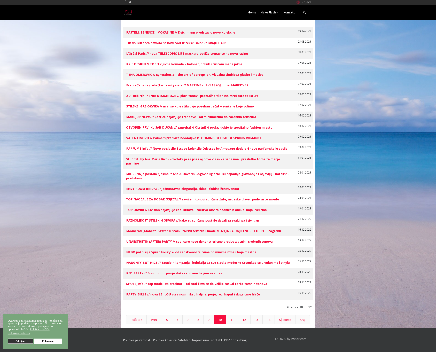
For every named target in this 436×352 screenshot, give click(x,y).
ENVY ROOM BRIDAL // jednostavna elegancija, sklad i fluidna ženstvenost (182, 189)
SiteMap (184, 340)
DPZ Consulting (235, 340)
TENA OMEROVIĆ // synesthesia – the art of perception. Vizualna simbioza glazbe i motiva (194, 75)
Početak (136, 320)
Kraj (303, 320)
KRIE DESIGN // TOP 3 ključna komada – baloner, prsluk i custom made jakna (184, 64)
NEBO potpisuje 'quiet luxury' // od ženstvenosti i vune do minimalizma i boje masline (191, 252)
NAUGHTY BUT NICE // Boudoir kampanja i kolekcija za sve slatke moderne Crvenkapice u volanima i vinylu (208, 263)
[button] (303, 2)
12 (244, 320)
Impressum (200, 340)
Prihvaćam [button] (48, 341)
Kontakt (289, 12)
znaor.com (299, 339)
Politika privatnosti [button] (19, 333)
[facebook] (125, 2)
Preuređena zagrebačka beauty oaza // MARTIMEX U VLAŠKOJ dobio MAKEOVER (187, 85)
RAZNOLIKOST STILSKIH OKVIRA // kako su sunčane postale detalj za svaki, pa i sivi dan (192, 220)
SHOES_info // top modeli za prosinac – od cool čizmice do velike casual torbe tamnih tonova (196, 284)
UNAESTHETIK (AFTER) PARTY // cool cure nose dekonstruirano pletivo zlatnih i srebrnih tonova (199, 241)
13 (256, 320)
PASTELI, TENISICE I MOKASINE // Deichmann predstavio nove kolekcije (180, 32)
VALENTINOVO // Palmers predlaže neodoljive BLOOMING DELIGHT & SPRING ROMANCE (194, 138)
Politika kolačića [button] (40, 329)
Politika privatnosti (137, 340)
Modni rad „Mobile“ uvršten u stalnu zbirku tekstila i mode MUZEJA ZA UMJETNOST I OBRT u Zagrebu (203, 231)
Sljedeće (285, 320)
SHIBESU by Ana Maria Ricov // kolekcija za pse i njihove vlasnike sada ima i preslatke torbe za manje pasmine (203, 161)
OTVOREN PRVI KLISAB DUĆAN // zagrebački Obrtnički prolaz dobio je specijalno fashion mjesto (199, 127)
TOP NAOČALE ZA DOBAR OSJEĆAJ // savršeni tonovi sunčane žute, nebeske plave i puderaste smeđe (202, 199)
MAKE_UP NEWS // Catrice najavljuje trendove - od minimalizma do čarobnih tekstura (191, 117)
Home (252, 12)
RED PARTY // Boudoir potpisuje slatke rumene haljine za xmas (174, 273)
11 (232, 320)
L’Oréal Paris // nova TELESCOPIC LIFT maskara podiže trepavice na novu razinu (187, 53)
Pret (154, 320)
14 (268, 320)
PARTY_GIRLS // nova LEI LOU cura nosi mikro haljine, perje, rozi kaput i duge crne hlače (193, 294)
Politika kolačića (165, 340)
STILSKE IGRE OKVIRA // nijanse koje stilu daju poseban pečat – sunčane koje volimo (190, 106)
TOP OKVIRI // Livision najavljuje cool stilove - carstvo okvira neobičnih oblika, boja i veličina (196, 210)
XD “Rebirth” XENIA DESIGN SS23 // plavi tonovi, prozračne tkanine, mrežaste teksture (192, 96)
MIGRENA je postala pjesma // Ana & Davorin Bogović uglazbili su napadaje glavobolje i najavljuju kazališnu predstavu (207, 176)
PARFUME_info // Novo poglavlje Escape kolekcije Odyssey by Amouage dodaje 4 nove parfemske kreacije (206, 148)
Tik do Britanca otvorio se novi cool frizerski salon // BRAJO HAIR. (176, 43)
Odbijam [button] (20, 341)
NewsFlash (268, 12)
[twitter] (129, 2)
